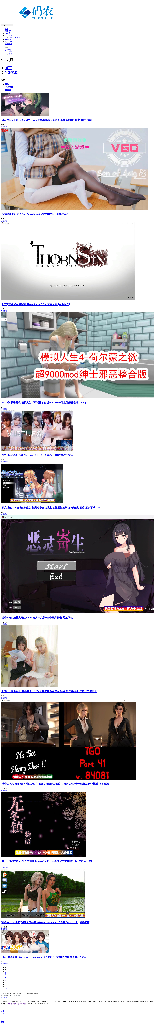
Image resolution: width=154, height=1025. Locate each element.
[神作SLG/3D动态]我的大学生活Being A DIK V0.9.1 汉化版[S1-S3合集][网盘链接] (45, 922)
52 (6, 988)
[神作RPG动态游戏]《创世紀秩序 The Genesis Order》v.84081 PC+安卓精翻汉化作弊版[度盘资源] (55, 783)
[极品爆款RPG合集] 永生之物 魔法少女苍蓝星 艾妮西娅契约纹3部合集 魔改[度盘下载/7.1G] (51, 507)
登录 (11, 52)
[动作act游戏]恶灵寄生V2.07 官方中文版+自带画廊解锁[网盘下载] (37, 617)
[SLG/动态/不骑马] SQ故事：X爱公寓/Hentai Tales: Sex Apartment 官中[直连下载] (46, 119)
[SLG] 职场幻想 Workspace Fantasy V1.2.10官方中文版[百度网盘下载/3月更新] (44, 957)
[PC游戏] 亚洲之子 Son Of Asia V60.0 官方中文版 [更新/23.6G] (35, 214)
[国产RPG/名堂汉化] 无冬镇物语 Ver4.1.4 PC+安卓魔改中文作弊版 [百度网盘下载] (46, 861)
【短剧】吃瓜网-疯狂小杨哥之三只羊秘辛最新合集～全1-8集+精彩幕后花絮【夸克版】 (49, 691)
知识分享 (8, 31)
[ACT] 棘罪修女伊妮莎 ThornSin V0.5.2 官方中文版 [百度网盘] (35, 304)
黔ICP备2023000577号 (13, 995)
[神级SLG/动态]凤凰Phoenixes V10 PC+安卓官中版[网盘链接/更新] (38, 455)
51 (6, 986)
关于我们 (8, 44)
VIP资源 (8, 39)
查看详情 (4, 126)
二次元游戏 (9, 35)
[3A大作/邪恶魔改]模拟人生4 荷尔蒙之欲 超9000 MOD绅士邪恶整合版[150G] (43, 402)
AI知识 (7, 33)
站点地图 (4, 998)
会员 (8, 50)
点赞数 (8, 90)
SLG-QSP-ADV (14, 37)
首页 (6, 29)
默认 (7, 84)
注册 (11, 54)
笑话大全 (8, 42)
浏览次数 (9, 87)
